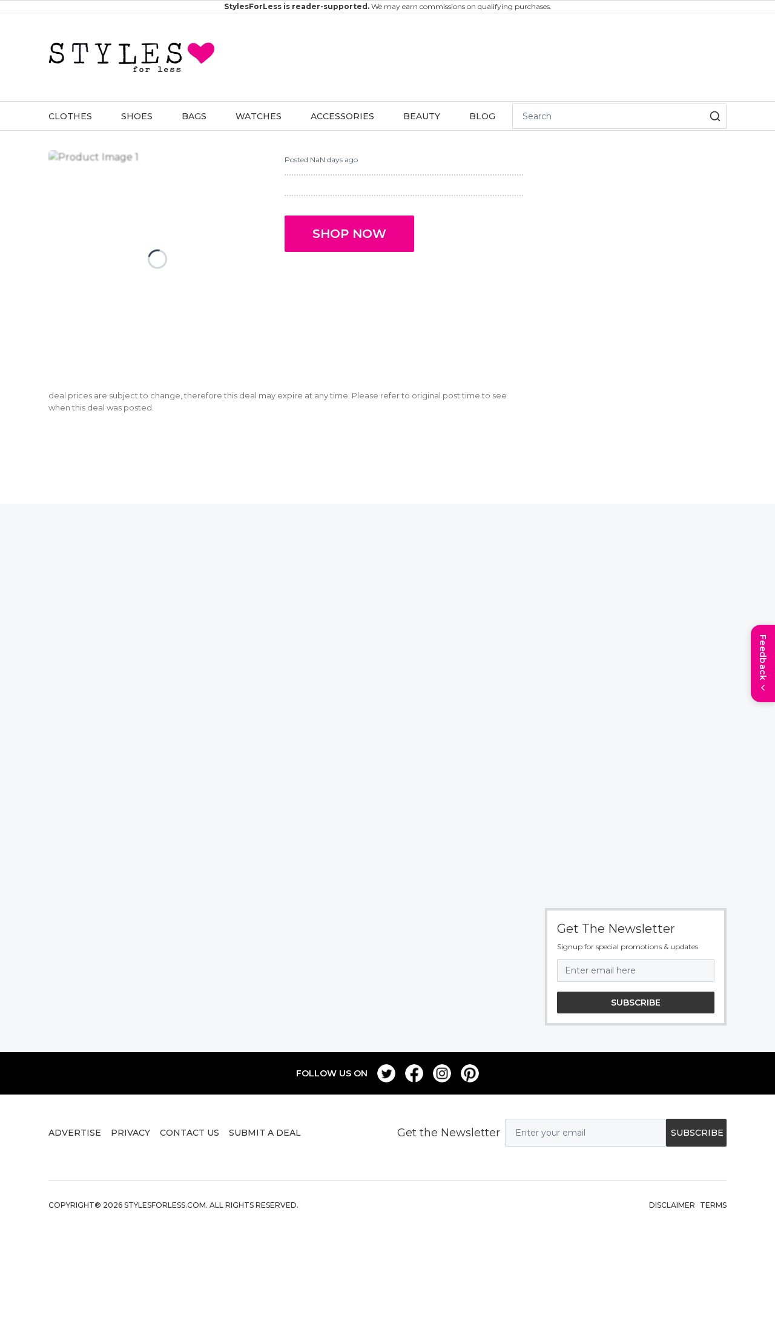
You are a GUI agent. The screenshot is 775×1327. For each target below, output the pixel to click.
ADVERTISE (74, 1132)
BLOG (482, 116)
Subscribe (636, 1002)
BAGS (194, 116)
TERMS (713, 1205)
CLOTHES (70, 116)
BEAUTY (421, 116)
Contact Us (189, 1132)
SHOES (137, 116)
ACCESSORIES (342, 116)
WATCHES (259, 116)
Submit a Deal (265, 1132)
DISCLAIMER (672, 1205)
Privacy (130, 1132)
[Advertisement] (471, 55)
